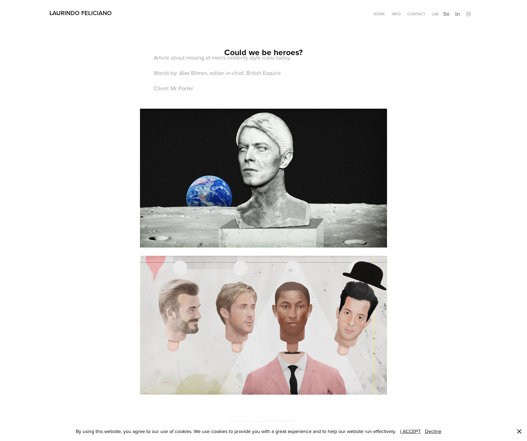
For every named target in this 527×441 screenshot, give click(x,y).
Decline (433, 431)
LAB (435, 14)
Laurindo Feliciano (81, 13)
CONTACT (416, 14)
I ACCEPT (410, 431)
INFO (396, 14)
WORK (379, 14)
